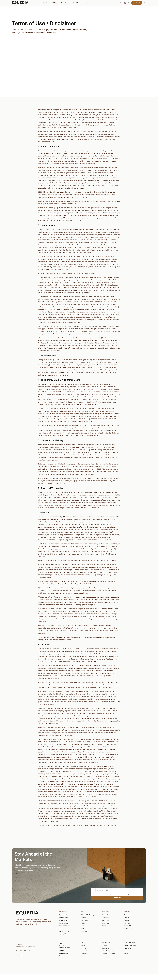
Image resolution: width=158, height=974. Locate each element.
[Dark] (20, 955)
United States (128, 948)
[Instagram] (28, 950)
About (126, 915)
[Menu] (144, 3)
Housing (83, 948)
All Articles (55, 3)
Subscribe (117, 898)
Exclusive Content (64, 926)
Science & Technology (87, 915)
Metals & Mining (64, 931)
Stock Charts (106, 948)
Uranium (126, 951)
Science (104, 945)
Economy (83, 926)
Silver (82, 928)
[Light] (17, 955)
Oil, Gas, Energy (107, 942)
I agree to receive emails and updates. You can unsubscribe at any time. (113, 894)
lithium (126, 953)
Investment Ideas (86, 931)
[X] (16, 950)
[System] (22, 955)
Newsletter (105, 915)
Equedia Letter (63, 915)
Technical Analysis (129, 942)
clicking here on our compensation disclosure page (62, 811)
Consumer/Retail (64, 953)
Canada (61, 950)
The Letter (64, 3)
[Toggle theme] (129, 3)
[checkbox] (93, 894)
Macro (96, 3)
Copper (61, 956)
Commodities (63, 934)
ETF (82, 942)
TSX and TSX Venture (108, 953)
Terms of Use (128, 928)
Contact (102, 3)
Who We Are (46, 3)
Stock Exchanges (107, 951)
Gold (60, 928)
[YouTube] (24, 950)
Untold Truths (63, 920)
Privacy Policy (128, 926)
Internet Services (86, 951)
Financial (83, 917)
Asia (60, 943)
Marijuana (84, 953)
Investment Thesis (75, 3)
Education (87, 3)
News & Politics (63, 917)
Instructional (84, 920)
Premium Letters (107, 923)
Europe (83, 945)
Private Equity (106, 926)
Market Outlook (63, 923)
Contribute (127, 920)
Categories (105, 920)
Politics (83, 923)
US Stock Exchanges (130, 945)
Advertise (127, 923)
